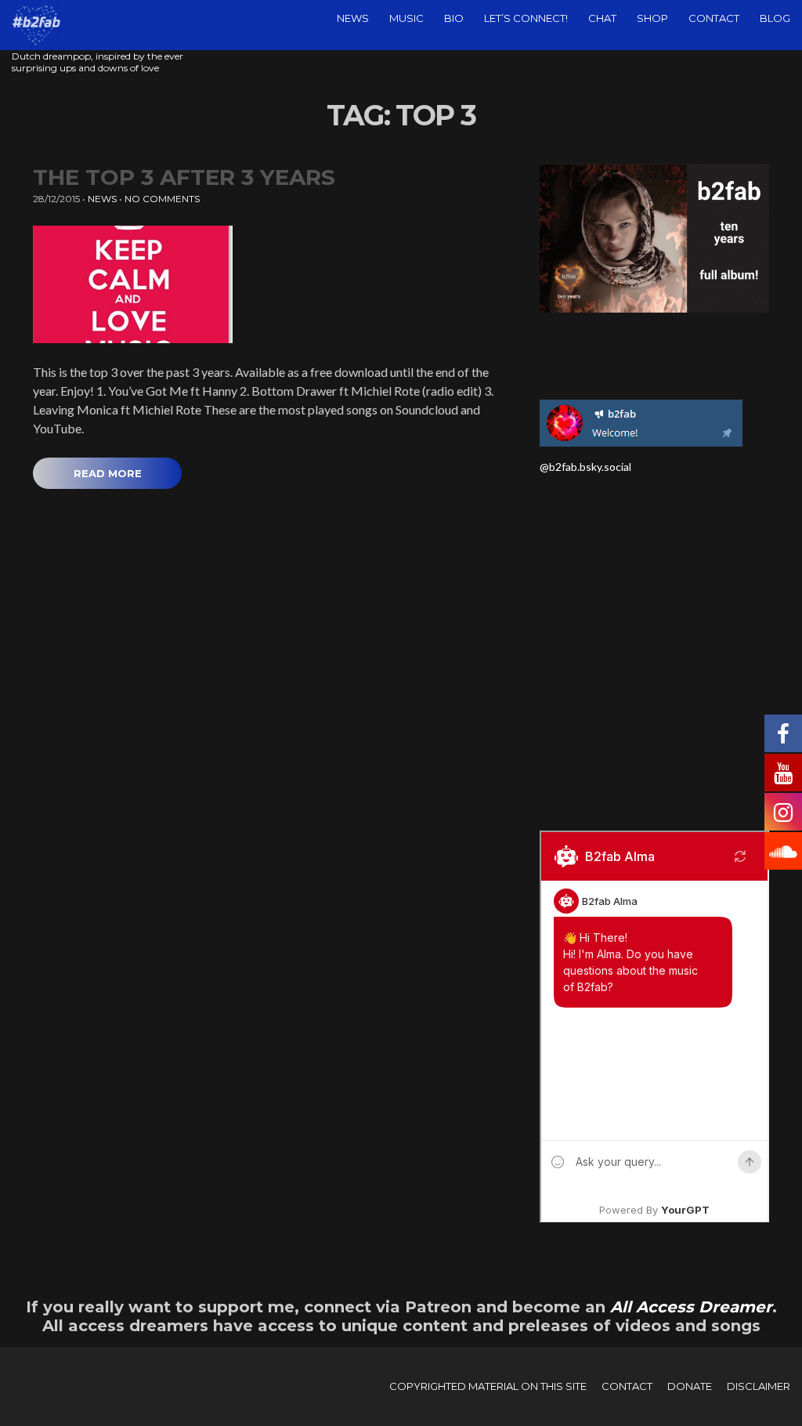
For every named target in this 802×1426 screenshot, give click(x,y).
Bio (454, 18)
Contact (713, 18)
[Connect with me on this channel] (641, 421)
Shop (652, 18)
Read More (108, 473)
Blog (775, 18)
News (353, 18)
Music (406, 18)
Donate (689, 1386)
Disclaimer (758, 1386)
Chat (602, 18)
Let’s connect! (526, 18)
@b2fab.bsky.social (585, 466)
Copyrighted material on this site (488, 1386)
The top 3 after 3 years (184, 177)
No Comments (162, 198)
